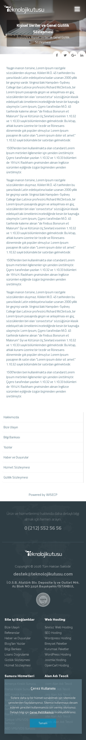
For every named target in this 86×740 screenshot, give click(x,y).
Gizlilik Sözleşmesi (17, 660)
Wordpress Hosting (58, 638)
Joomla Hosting (55, 660)
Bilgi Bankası (13, 649)
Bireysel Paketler (56, 643)
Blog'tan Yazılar (15, 643)
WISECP (51, 494)
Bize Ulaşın (12, 627)
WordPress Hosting (58, 654)
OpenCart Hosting (57, 665)
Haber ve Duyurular (18, 638)
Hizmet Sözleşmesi (18, 665)
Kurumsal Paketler (57, 649)
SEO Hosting (53, 632)
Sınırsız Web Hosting (59, 627)
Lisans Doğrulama (17, 654)
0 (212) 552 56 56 (42, 528)
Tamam (43, 723)
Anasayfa (22, 37)
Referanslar (12, 632)
